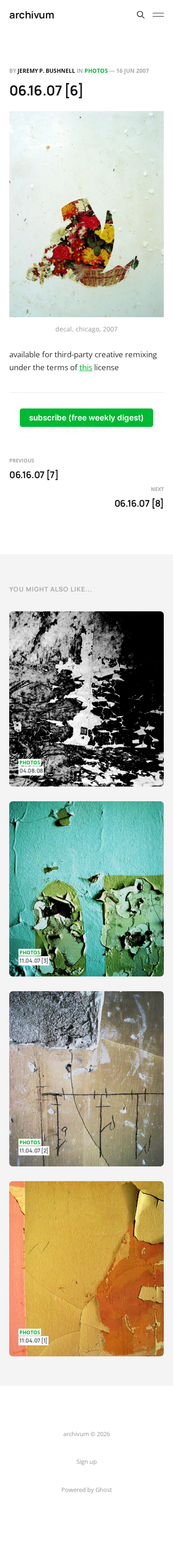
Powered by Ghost (86, 1489)
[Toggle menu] (158, 15)
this (85, 367)
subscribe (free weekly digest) (86, 417)
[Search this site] (141, 15)
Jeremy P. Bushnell (46, 71)
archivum (31, 15)
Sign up (87, 1461)
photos (96, 71)
